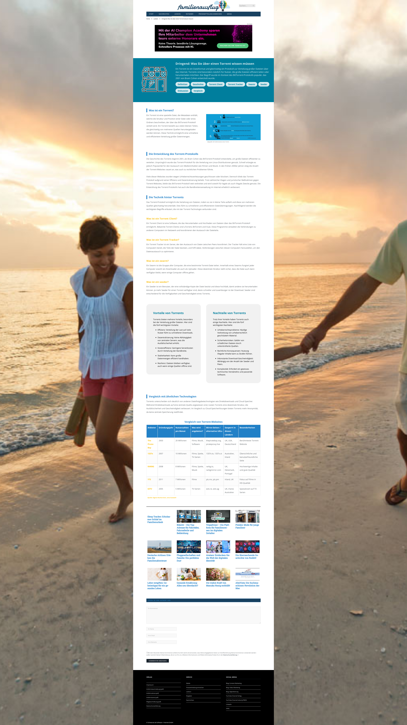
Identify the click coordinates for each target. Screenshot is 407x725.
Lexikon (177, 14)
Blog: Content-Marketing (234, 683)
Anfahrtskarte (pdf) (152, 697)
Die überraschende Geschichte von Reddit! (247, 556)
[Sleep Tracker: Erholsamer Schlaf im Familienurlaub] (159, 512)
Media (229, 14)
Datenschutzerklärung (230, 655)
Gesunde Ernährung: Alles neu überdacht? (187, 584)
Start (151, 14)
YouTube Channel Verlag (233, 696)
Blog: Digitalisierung (232, 692)
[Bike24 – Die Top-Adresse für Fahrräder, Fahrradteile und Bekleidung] (189, 516)
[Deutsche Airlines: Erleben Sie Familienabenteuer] (159, 546)
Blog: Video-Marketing (233, 687)
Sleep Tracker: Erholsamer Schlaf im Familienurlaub (159, 519)
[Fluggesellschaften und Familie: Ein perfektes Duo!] (189, 546)
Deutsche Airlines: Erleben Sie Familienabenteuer (159, 558)
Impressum (150, 685)
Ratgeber (189, 14)
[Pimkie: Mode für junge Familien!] (248, 516)
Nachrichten (164, 14)
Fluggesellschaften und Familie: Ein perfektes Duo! (188, 558)
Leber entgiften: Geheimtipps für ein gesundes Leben (158, 585)
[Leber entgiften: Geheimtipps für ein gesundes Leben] (159, 574)
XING (227, 708)
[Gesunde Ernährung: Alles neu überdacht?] (189, 574)
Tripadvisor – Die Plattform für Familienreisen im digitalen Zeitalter (218, 528)
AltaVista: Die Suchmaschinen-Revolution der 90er (247, 585)
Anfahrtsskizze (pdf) (152, 693)
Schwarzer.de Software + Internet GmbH (160, 722)
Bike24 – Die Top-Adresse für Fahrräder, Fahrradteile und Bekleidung (188, 528)
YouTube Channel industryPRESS (236, 700)
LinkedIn (229, 704)
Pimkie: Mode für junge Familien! (247, 526)
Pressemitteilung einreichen (210, 14)
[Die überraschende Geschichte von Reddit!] (248, 546)
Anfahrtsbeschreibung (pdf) (155, 689)
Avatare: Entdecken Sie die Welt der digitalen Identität (217, 558)
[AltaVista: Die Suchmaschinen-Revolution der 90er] (248, 574)
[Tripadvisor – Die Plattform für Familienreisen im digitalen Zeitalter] (218, 516)
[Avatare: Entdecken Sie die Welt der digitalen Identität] (218, 546)
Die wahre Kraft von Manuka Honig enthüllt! (218, 584)
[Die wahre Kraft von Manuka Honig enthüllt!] (218, 574)
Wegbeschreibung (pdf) (153, 702)
